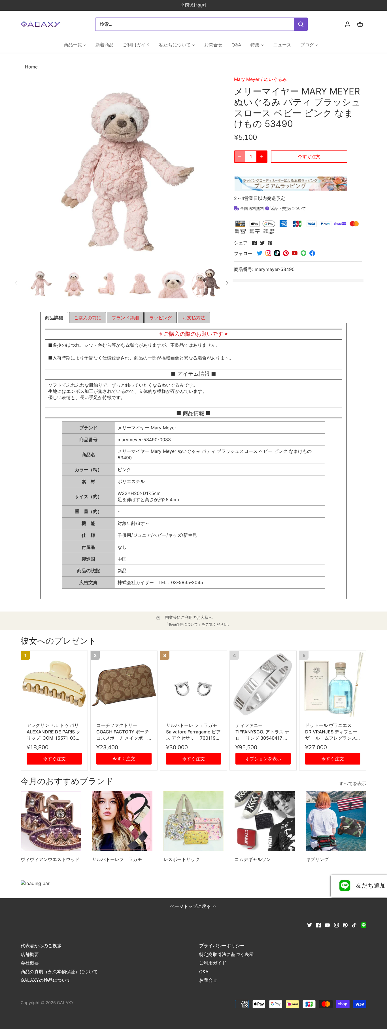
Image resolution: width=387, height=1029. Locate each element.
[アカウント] (347, 24)
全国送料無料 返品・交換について (272, 208)
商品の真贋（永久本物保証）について (59, 971)
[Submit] (301, 24)
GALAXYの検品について (46, 980)
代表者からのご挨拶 (41, 945)
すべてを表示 (352, 783)
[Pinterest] (345, 925)
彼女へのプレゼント (59, 641)
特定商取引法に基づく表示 (226, 954)
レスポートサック (181, 859)
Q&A (204, 971)
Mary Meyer (247, 79)
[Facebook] (318, 925)
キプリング (317, 859)
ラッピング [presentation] (160, 317)
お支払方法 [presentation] (193, 317)
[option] (40, 283)
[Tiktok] (354, 925)
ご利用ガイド (212, 963)
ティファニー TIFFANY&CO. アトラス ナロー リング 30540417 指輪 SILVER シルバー (262, 731)
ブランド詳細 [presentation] (125, 317)
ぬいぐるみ (275, 79)
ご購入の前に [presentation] (87, 317)
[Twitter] (309, 925)
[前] (16, 283)
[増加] (261, 157)
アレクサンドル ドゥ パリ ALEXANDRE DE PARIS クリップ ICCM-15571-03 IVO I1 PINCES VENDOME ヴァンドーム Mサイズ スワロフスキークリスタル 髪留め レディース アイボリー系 (53, 731)
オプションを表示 (263, 758)
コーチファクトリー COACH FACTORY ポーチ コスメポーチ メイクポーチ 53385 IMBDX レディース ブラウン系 (123, 731)
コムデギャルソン (253, 859)
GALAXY (65, 1002)
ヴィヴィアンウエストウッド (50, 859)
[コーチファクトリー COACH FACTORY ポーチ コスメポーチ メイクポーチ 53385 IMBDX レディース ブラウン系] (124, 684)
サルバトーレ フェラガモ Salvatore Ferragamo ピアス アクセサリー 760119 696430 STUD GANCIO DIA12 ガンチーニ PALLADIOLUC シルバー (193, 731)
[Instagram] (336, 925)
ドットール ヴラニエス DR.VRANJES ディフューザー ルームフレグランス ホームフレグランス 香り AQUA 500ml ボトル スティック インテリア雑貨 (331, 731)
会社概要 (30, 963)
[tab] (54, 318)
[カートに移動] (360, 24)
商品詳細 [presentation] (54, 317)
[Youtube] (327, 925)
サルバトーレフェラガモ (117, 859)
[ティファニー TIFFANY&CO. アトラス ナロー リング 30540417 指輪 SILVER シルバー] (263, 684)
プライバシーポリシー (221, 945)
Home (31, 67)
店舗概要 (30, 954)
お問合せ (208, 980)
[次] (226, 283)
